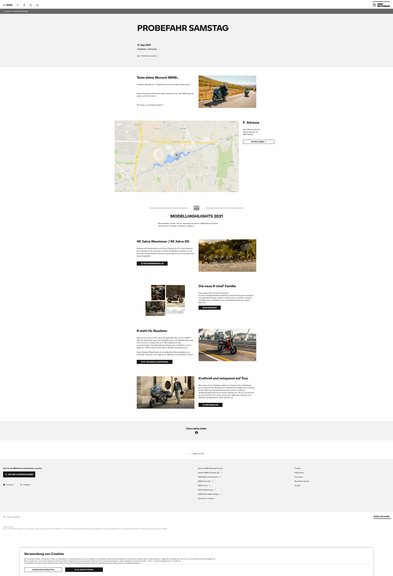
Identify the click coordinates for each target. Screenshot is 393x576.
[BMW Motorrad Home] (381, 5)
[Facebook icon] (196, 432)
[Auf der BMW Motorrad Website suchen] (17, 4)
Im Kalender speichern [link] (148, 56)
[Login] (31, 4)
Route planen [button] (257, 142)
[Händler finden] (24, 4)
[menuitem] (15, 11)
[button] (7, 5)
